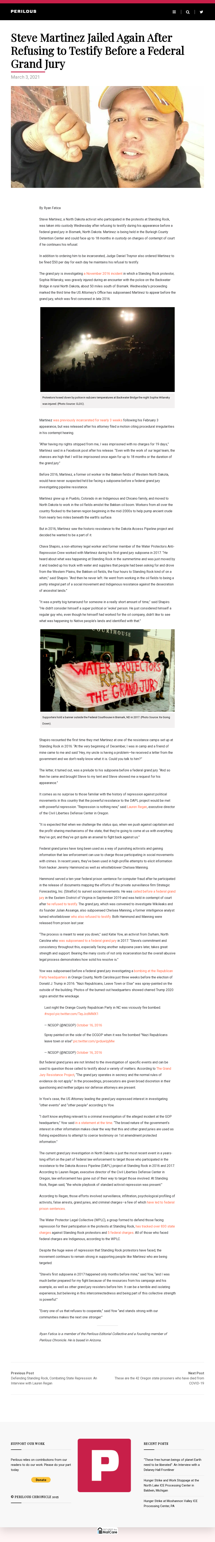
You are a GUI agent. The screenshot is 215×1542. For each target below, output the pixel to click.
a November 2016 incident (102, 274)
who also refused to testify (91, 917)
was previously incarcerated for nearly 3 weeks (87, 420)
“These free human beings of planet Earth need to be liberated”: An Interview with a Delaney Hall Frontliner (172, 1465)
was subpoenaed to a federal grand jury (88, 941)
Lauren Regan (137, 807)
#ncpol (49, 1014)
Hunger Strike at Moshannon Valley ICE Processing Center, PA (171, 1503)
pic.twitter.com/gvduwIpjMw (94, 1041)
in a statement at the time (93, 1123)
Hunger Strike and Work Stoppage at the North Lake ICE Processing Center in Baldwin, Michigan (171, 1485)
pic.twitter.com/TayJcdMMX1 (76, 1014)
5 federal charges (121, 1233)
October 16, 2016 (89, 1025)
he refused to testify (62, 904)
